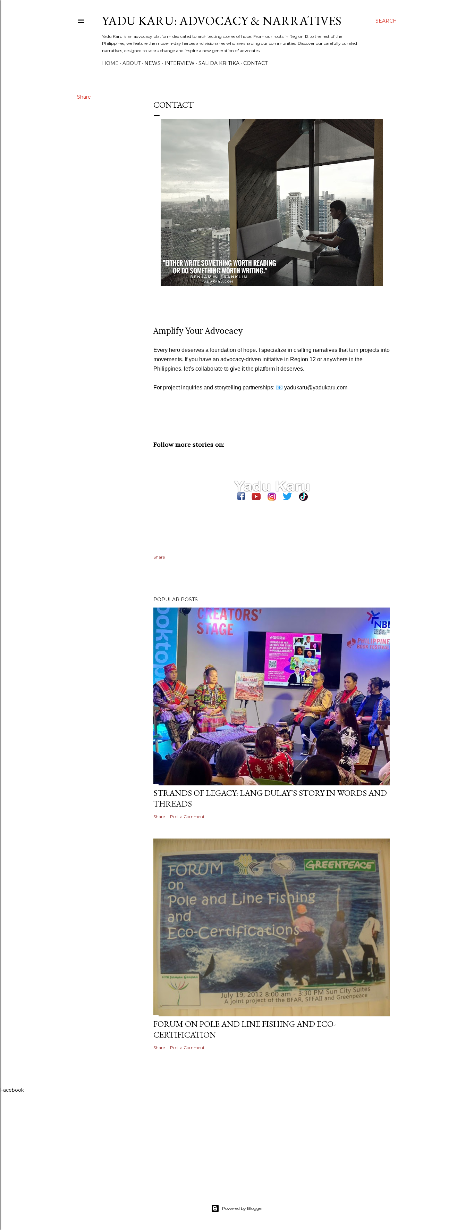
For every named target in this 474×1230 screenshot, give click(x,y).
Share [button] (84, 97)
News (152, 63)
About (131, 63)
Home (110, 63)
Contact (255, 63)
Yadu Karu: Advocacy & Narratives (221, 21)
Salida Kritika (218, 63)
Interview (179, 63)
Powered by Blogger (242, 1208)
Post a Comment (187, 816)
